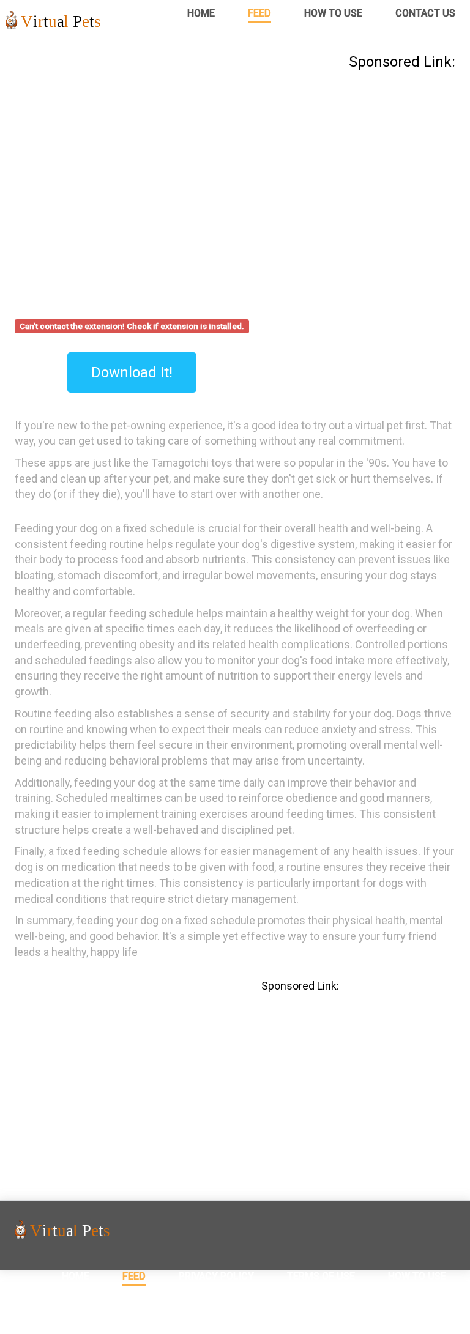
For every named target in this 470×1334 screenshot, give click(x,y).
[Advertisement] (235, 164)
